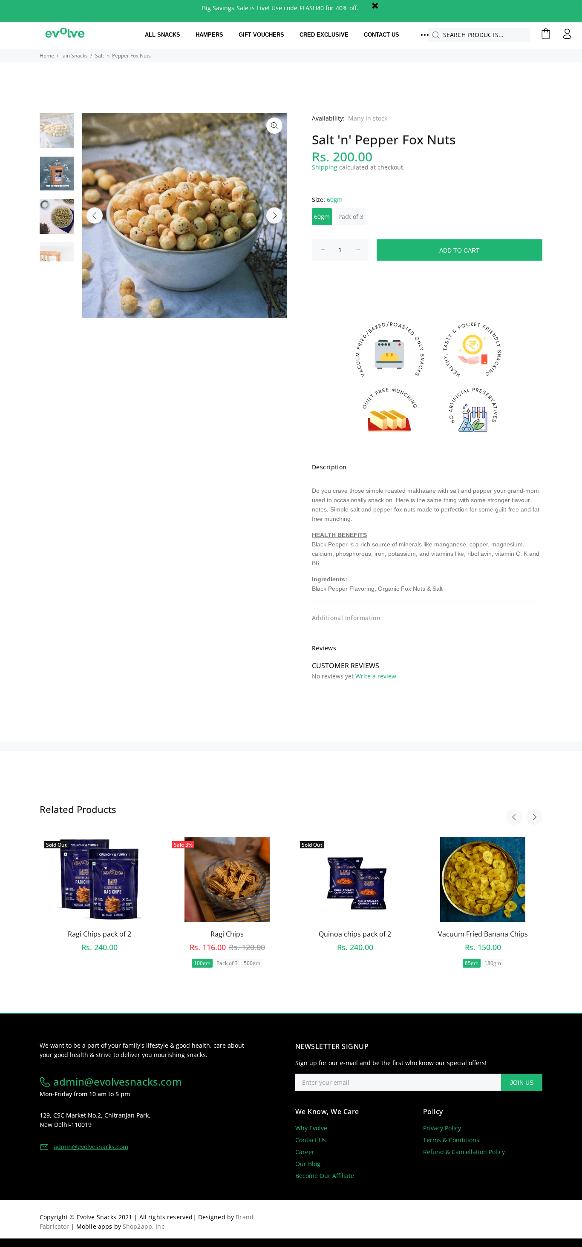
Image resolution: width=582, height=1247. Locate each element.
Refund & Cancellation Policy (464, 1152)
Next (274, 215)
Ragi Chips (227, 934)
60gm (322, 217)
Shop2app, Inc (143, 1226)
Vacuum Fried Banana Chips (483, 934)
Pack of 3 (350, 217)
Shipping (324, 167)
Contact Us (310, 1140)
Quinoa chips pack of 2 (355, 934)
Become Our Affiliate (324, 1176)
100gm (202, 963)
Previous (94, 215)
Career (304, 1152)
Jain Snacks (74, 55)
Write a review (375, 676)
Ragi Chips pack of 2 (99, 934)
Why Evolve (311, 1128)
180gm (492, 963)
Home (47, 55)
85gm (471, 963)
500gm (252, 963)
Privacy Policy (442, 1128)
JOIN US (521, 1082)
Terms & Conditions (451, 1140)
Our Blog (307, 1164)
